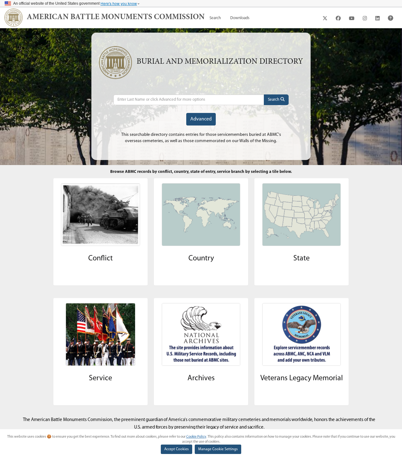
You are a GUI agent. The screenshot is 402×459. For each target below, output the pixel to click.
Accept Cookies (176, 449)
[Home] (13, 17)
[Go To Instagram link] (365, 18)
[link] (116, 17)
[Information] (390, 18)
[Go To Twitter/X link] (325, 18)
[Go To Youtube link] (352, 18)
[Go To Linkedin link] (377, 18)
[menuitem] (215, 18)
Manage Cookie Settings (218, 449)
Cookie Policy (196, 437)
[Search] (276, 99)
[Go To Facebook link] (338, 18)
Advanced (201, 119)
